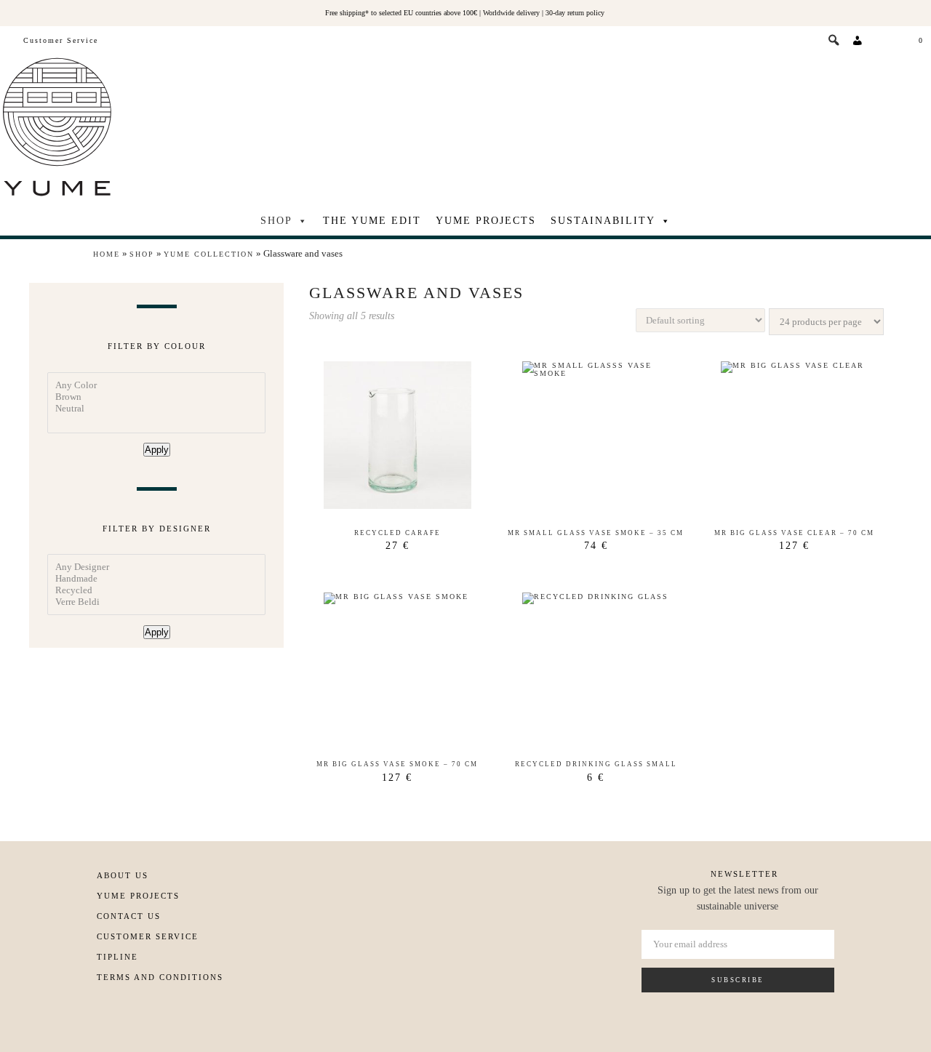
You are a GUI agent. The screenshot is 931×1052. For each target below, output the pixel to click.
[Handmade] (156, 579)
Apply (157, 449)
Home (106, 254)
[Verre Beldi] (156, 602)
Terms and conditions (160, 977)
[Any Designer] (156, 567)
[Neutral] (156, 408)
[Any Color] (156, 385)
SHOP (276, 220)
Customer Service (60, 40)
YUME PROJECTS (486, 220)
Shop (141, 254)
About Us (122, 875)
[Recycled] (156, 590)
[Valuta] (884, 40)
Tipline (117, 956)
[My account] (858, 40)
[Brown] (156, 397)
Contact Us (129, 916)
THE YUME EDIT (372, 220)
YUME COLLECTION (209, 254)
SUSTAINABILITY (603, 220)
